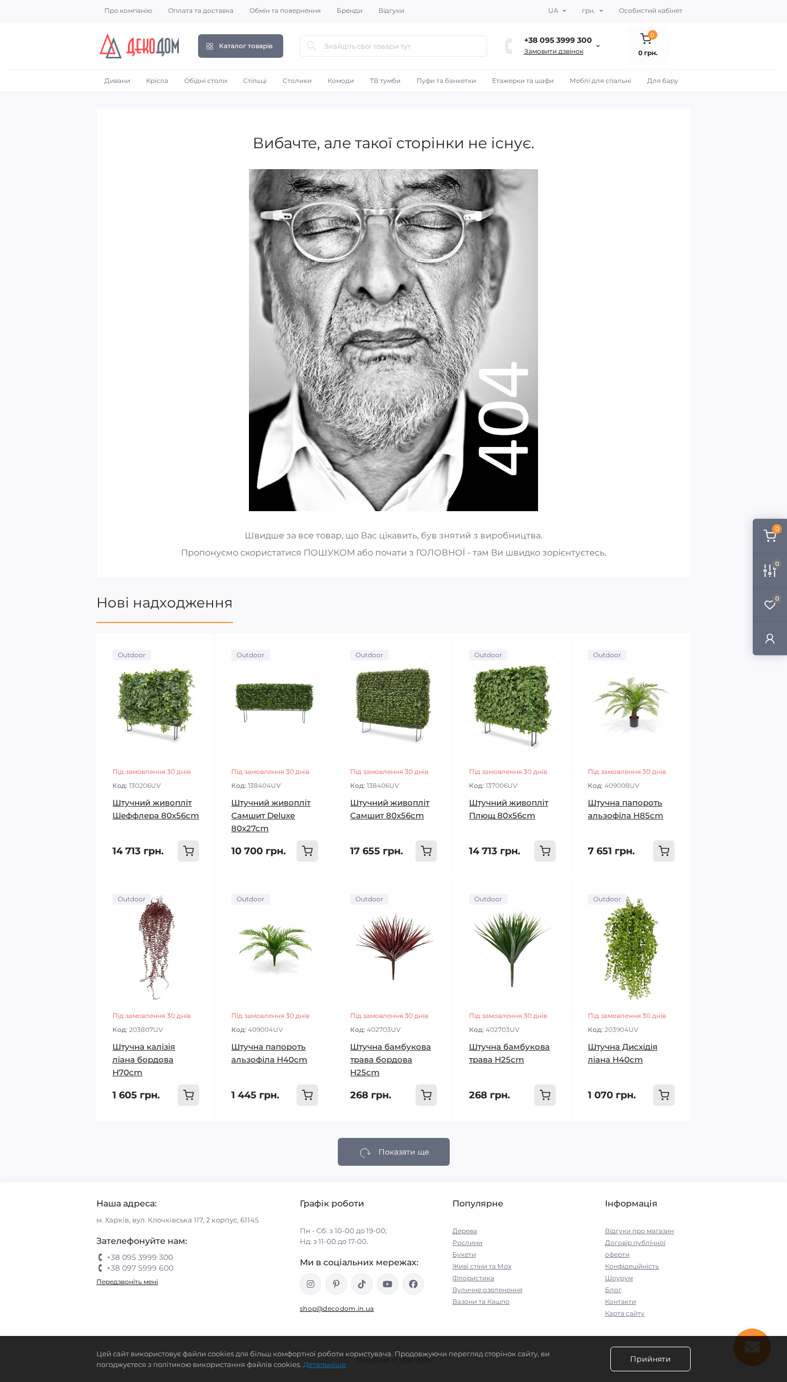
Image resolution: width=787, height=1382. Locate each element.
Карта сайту (625, 1313)
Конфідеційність (632, 1266)
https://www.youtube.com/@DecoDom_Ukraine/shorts (387, 1284)
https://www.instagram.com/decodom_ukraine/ (310, 1284)
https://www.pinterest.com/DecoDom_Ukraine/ (336, 1284)
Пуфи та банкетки (446, 81)
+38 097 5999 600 (140, 1268)
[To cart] (188, 851)
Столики (297, 81)
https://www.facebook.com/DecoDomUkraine (413, 1284)
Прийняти (650, 1359)
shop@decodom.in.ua (337, 1308)
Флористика (473, 1278)
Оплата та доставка (200, 10)
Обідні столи (205, 81)
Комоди (341, 81)
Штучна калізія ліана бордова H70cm (143, 1059)
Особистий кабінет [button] (651, 10)
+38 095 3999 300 (558, 40)
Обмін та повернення (285, 10)
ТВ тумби (385, 81)
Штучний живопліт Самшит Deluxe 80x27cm (271, 815)
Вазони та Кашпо (481, 1301)
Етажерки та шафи (523, 81)
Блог (613, 1290)
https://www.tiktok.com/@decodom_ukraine (362, 1284)
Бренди (349, 10)
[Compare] (199, 670)
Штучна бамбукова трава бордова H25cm (390, 1059)
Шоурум (619, 1278)
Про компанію (128, 10)
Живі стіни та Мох (481, 1266)
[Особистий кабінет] (770, 638)
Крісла (157, 81)
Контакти (620, 1301)
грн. (588, 10)
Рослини (467, 1243)
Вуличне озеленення (487, 1290)
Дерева (464, 1231)
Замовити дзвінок (554, 51)
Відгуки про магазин (639, 1231)
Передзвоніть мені (127, 1282)
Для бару (662, 81)
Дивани (117, 81)
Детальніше (324, 1364)
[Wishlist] (199, 650)
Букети (464, 1254)
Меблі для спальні (600, 81)
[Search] (311, 46)
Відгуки (391, 10)
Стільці (255, 81)
